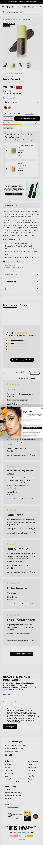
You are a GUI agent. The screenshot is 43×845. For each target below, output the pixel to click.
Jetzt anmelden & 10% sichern (32, 427)
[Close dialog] (41, 408)
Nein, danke (32, 430)
